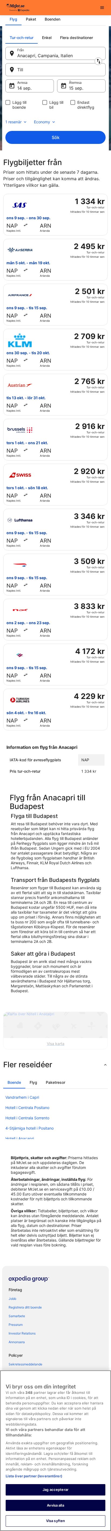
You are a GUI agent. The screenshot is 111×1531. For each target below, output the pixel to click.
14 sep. (24, 88)
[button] (55, 1064)
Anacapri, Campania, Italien (45, 55)
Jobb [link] (12, 1299)
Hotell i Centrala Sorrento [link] (27, 1118)
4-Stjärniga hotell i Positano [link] (29, 1128)
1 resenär (13, 122)
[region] (55, 1450)
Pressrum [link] (16, 1325)
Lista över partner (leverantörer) (34, 1476)
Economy (42, 122)
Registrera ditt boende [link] (25, 1307)
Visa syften (55, 1521)
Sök (56, 137)
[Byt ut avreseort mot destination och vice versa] (98, 61)
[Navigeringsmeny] (102, 7)
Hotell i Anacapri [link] (19, 1138)
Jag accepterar (55, 1489)
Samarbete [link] (17, 1316)
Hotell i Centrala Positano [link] (27, 1107)
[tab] (13, 19)
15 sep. (76, 88)
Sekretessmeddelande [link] (25, 1364)
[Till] (55, 69)
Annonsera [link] (17, 1342)
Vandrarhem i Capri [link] (22, 1097)
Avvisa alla (55, 1505)
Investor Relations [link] (22, 1333)
